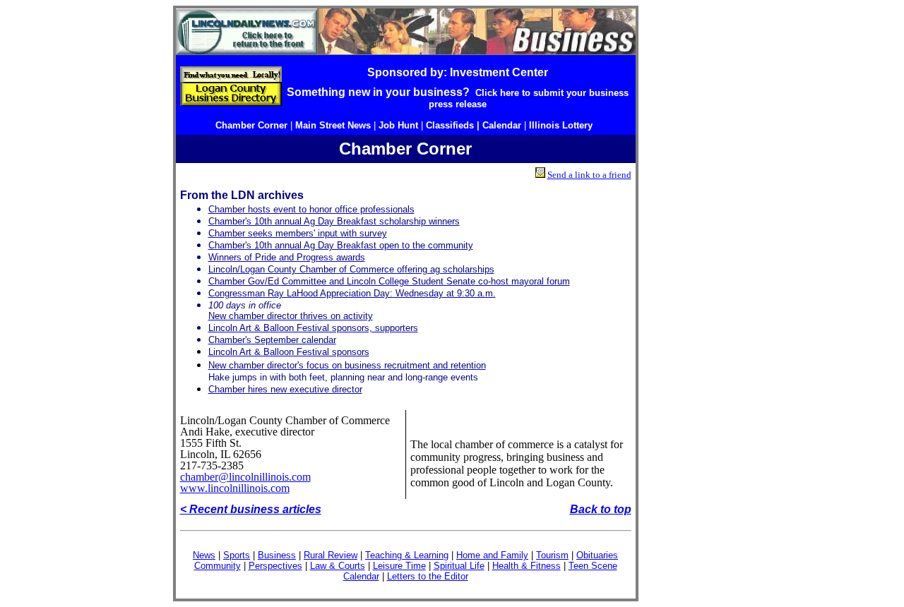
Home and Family (492, 555)
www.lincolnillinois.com (235, 488)
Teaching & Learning (406, 555)
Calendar (361, 576)
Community (217, 565)
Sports (236, 555)
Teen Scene (593, 565)
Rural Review (330, 555)
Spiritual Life (459, 565)
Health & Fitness (526, 565)
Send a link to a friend (589, 174)
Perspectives (275, 565)
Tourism (552, 555)
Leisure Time (399, 565)
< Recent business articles (250, 509)
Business (277, 555)
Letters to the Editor (427, 576)
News (204, 555)
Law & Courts (337, 565)
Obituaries (597, 555)
